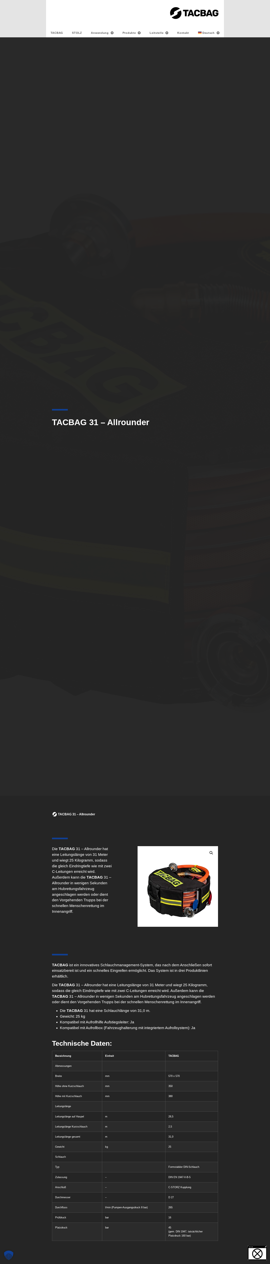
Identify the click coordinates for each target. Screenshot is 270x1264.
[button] (211, 852)
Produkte (129, 32)
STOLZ (77, 32)
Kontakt (183, 32)
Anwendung (100, 32)
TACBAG (57, 32)
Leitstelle (156, 32)
